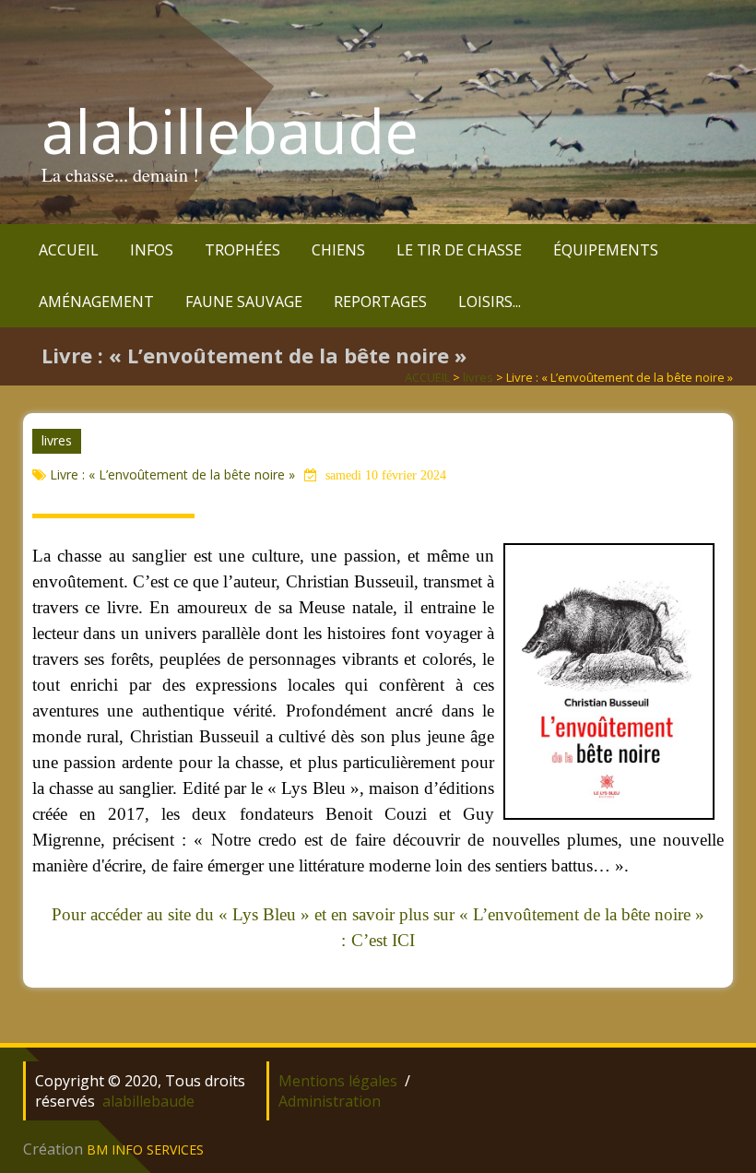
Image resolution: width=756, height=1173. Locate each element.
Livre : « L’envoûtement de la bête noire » (172, 474)
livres (478, 377)
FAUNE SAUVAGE (243, 301)
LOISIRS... (489, 301)
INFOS (151, 250)
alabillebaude (230, 131)
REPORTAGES (380, 301)
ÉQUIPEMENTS (605, 250)
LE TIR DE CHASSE (459, 250)
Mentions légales (337, 1081)
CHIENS (338, 250)
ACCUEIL (69, 250)
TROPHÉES (242, 250)
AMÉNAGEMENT (96, 301)
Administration (329, 1101)
